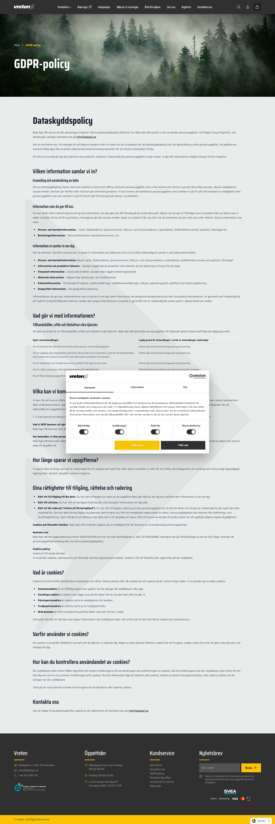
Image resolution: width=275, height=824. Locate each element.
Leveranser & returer (162, 782)
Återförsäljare (153, 7)
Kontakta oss (204, 7)
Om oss (171, 7)
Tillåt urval (137, 445)
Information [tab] (137, 387)
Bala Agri (83, 7)
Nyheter (186, 7)
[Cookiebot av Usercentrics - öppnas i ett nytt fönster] (192, 376)
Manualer (155, 786)
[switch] (119, 431)
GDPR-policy (157, 773)
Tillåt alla (183, 445)
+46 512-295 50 (28, 775)
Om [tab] (185, 387)
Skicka (248, 767)
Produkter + (64, 7)
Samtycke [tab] (89, 387)
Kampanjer (104, 7)
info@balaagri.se (86, 137)
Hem (17, 45)
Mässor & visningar (127, 7)
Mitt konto (156, 765)
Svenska (261, 821)
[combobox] (261, 821)
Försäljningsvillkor (160, 778)
